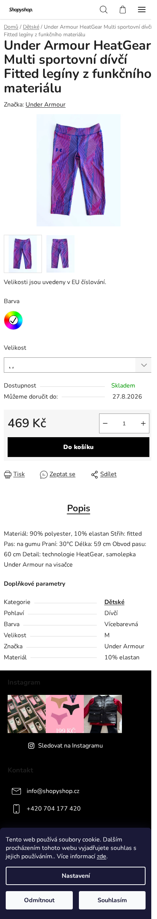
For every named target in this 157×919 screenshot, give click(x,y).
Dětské (114, 602)
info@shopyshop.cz (53, 791)
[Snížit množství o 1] (105, 423)
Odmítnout (39, 900)
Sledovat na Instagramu (70, 745)
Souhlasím (112, 900)
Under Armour (46, 104)
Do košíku (78, 447)
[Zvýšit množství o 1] (143, 423)
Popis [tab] (78, 508)
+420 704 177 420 (54, 808)
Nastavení (76, 876)
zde (101, 856)
